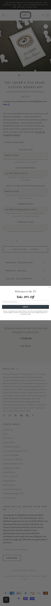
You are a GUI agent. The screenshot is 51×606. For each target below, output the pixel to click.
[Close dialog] (49, 287)
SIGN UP (25, 307)
